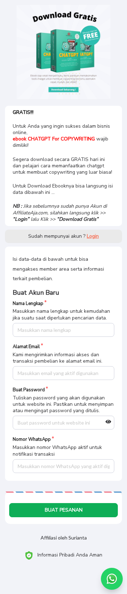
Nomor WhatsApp (32, 440)
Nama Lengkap (28, 304)
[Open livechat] (112, 579)
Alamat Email (26, 347)
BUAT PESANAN (64, 510)
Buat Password (29, 390)
